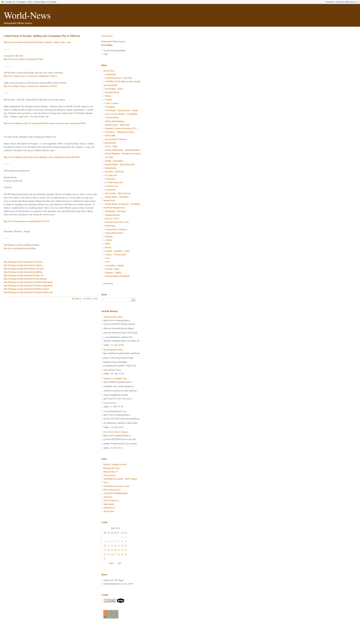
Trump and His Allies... (113, 316)
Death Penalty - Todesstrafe (117, 124)
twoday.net (10, 2)
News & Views (112, 218)
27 (115, 554)
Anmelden (330, 2)
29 (122, 554)
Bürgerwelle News (111, 467)
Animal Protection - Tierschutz (118, 77)
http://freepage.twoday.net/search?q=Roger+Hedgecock (28, 292)
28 (119, 554)
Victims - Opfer (112, 268)
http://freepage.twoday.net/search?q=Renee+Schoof (26, 288)
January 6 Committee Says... (116, 378)
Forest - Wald (111, 146)
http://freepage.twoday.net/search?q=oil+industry (25, 278)
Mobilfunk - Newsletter (115, 211)
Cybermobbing (111, 117)
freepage (21, 2)
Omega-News (109, 475)
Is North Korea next (114, 182)
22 (122, 549)
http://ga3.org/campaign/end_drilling (20, 248)
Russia (108, 247)
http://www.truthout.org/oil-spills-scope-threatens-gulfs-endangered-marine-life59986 (42, 156)
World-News (27, 15)
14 (119, 545)
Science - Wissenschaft (115, 254)
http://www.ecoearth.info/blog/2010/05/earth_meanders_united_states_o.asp (37, 42)
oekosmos (107, 496)
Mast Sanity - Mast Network (118, 193)
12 (112, 545)
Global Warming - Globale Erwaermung (123, 153)
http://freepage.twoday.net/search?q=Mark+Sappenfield (28, 285)
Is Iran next (110, 178)
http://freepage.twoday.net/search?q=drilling (23, 271)
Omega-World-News (114, 232)
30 (125, 554)
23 (125, 549)
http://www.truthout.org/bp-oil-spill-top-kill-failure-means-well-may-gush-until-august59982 (45, 123)
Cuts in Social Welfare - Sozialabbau (121, 113)
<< (357, 2)
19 (112, 549)
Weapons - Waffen (113, 272)
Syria (107, 257)
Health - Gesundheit (114, 160)
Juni (119, 562)
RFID (107, 243)
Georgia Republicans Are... (115, 411)
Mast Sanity (108, 503)
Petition (108, 239)
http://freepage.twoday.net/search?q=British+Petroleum (28, 281)
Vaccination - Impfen (114, 265)
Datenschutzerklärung (114, 121)
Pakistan (109, 236)
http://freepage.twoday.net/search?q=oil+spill (23, 268)
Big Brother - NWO (114, 88)
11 (108, 545)
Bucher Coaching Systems (115, 464)
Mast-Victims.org (111, 500)
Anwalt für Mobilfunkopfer (115, 493)
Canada (108, 99)
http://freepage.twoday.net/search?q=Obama (23, 261)
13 (115, 545)
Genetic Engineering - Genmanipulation (122, 149)
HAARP (109, 157)
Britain (108, 95)
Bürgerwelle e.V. (110, 471)
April (111, 562)
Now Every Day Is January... (116, 431)
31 (105, 558)
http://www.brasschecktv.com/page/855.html (23, 58)
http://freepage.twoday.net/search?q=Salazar (23, 265)
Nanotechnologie (112, 214)
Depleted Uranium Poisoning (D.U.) (121, 128)
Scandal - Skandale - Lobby (117, 250)
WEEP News (109, 507)
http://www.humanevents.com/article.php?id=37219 (27, 221)
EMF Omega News (112, 489)
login (105, 53)
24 (105, 554)
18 (108, 549)
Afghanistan (110, 74)
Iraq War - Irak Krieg (114, 171)
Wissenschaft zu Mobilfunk (117, 275)
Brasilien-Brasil (112, 92)
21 (119, 549)
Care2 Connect (111, 103)
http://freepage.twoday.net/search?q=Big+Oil (23, 275)
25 (108, 554)
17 (105, 549)
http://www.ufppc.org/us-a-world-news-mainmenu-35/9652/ (30, 75)
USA (30, 2)
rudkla (77, 298)
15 (122, 545)
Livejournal (110, 189)
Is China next (111, 175)
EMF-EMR (110, 135)
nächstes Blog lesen (345, 2)
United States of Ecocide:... (46, 2)
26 (112, 554)
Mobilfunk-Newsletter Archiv (116, 485)
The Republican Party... (113, 349)
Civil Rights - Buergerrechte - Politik (121, 110)
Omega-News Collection (116, 229)
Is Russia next (111, 185)
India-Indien (110, 167)
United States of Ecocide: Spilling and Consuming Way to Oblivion (42, 36)
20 (115, 549)
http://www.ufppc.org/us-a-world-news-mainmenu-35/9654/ (30, 85)
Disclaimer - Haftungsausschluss (119, 131)
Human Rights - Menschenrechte (119, 164)
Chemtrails (110, 106)
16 (125, 545)
